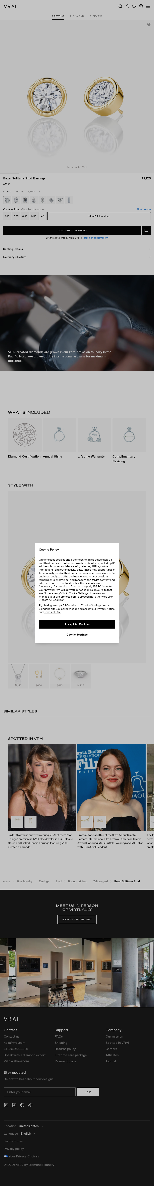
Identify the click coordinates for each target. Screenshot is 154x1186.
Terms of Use (52, 612)
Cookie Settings (77, 635)
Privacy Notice (105, 609)
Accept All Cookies (77, 624)
